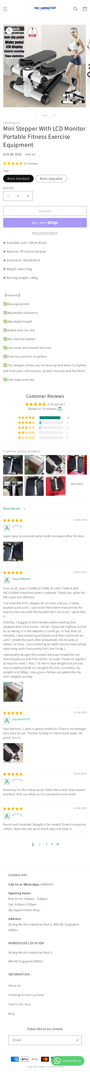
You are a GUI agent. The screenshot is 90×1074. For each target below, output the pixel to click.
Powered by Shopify (55, 1066)
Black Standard (18, 178)
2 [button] (40, 844)
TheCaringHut (39, 1066)
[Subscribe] (76, 1040)
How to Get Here (19, 1004)
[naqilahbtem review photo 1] (13, 692)
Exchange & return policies (26, 995)
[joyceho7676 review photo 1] (13, 753)
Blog (11, 1013)
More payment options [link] (45, 232)
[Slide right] (54, 115)
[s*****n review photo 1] (13, 551)
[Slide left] (35, 115)
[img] (13, 520)
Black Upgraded (51, 178)
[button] (5, 9)
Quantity (8, 188)
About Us (14, 985)
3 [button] (46, 844)
